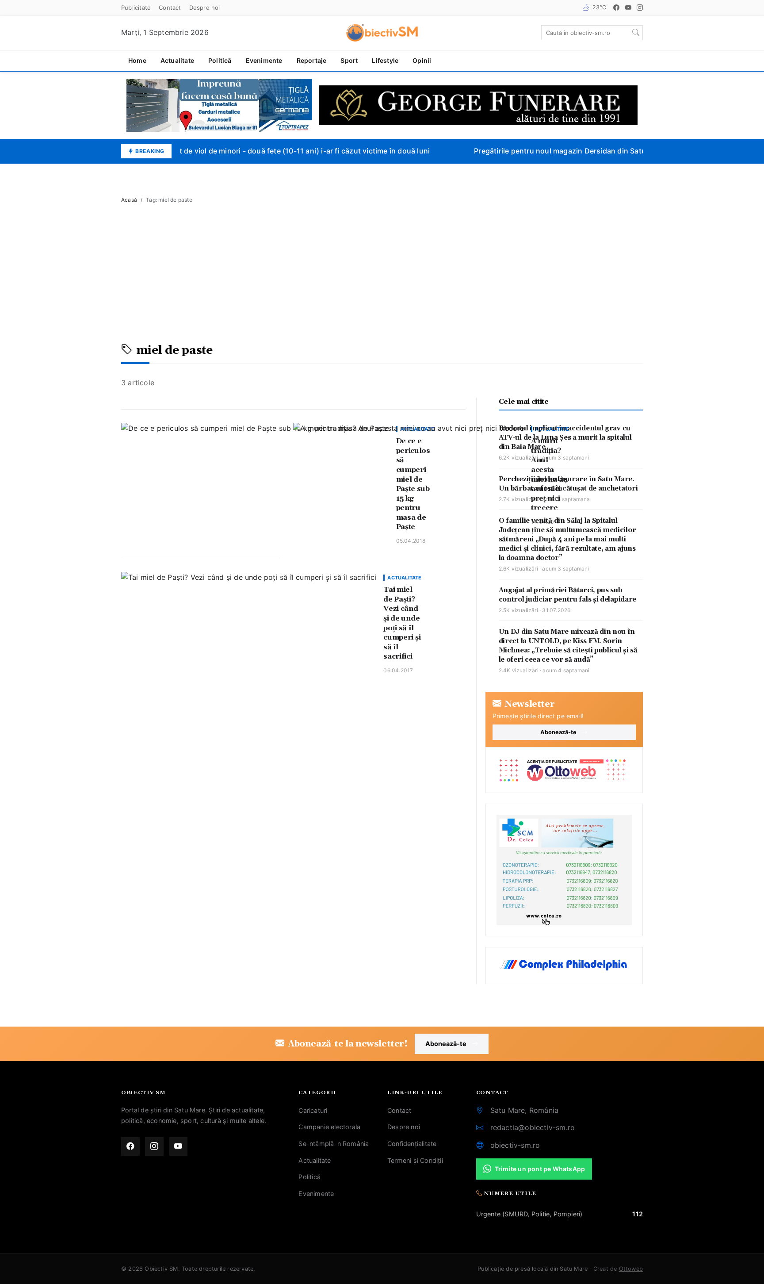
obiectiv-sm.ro (515, 1145)
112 (637, 1214)
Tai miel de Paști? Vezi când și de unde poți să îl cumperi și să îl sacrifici (401, 623)
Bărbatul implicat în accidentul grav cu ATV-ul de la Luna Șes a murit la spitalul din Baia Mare (565, 437)
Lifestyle (385, 60)
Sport (349, 60)
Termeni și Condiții (415, 1160)
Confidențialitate (411, 1143)
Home (137, 60)
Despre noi (204, 7)
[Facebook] (616, 7)
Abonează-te (558, 732)
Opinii (422, 60)
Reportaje (312, 60)
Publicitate (136, 7)
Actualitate (177, 60)
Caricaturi (312, 1110)
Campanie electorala (329, 1127)
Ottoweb (631, 1268)
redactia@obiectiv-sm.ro (532, 1127)
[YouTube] (628, 7)
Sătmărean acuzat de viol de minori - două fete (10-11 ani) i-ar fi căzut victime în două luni (268, 150)
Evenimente (264, 60)
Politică (220, 60)
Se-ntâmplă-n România (333, 1143)
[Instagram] (640, 7)
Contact (170, 7)
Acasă (129, 199)
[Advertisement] (382, 277)
